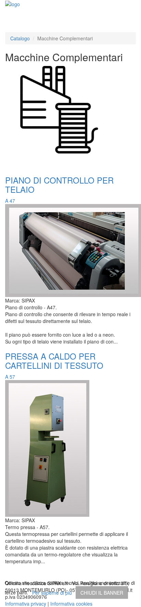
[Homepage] (12, 3)
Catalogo (20, 38)
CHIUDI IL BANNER (101, 592)
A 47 (10, 200)
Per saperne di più (52, 592)
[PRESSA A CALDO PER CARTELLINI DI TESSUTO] (47, 447)
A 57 (10, 376)
